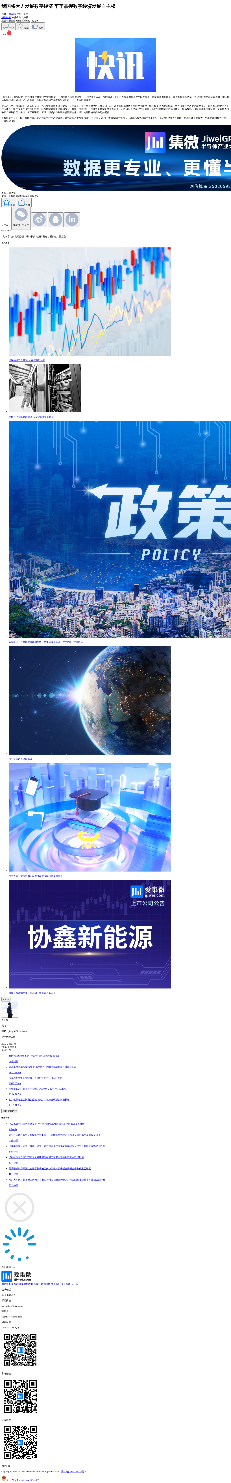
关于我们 (55, 1284)
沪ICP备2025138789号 (72, 1471)
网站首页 (6, 1284)
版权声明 (16, 1284)
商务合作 (65, 1284)
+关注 (6, 999)
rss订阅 (74, 1284)
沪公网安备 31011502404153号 (23, 1479)
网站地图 (46, 1284)
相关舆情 (6, 17)
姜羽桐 (12, 14)
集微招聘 (26, 1284)
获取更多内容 (10, 1111)
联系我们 (36, 1284)
